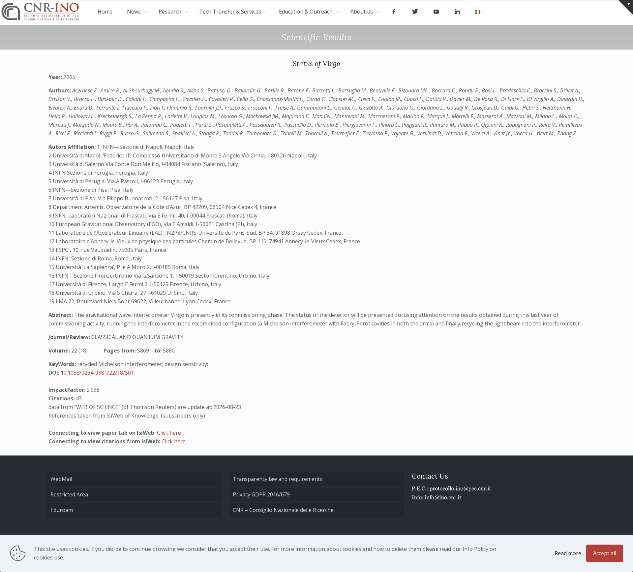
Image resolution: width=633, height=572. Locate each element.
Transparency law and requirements (277, 479)
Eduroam (61, 510)
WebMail (61, 479)
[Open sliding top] (625, 7)
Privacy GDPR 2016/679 (261, 494)
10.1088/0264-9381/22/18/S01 (97, 372)
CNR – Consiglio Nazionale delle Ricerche (283, 510)
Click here (169, 432)
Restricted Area (69, 494)
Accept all (604, 553)
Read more (568, 553)
